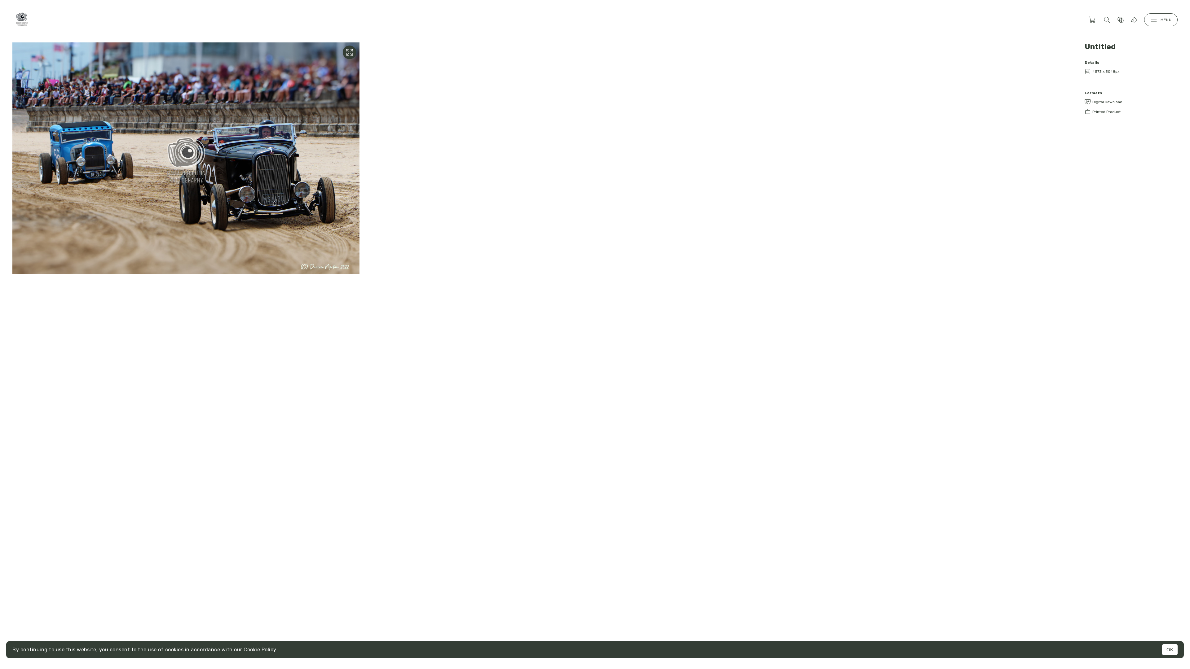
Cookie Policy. (260, 650)
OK (1169, 649)
